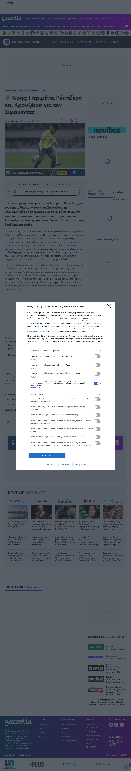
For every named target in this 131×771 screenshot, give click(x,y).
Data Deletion (51, 464)
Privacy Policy (80, 464)
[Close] (109, 306)
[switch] (97, 356)
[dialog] (65, 385)
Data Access (65, 464)
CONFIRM (47, 455)
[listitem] (65, 350)
